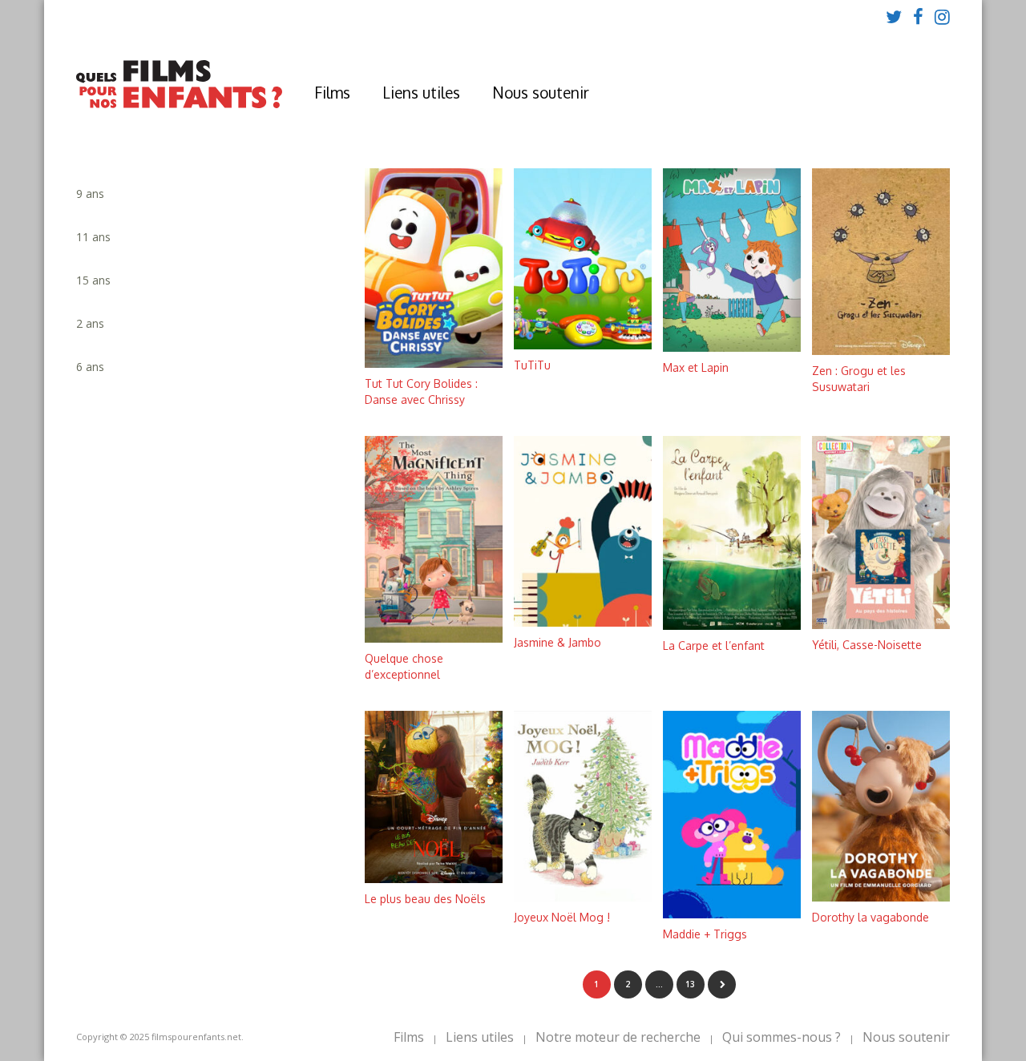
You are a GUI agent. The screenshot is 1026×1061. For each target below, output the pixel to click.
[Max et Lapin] (732, 347)
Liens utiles (421, 92)
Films (332, 92)
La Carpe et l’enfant (714, 645)
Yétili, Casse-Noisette (867, 645)
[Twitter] (894, 16)
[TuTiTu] (583, 345)
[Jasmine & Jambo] (583, 622)
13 (690, 984)
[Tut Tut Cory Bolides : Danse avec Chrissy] (434, 363)
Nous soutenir (540, 92)
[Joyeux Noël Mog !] (583, 897)
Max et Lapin (696, 367)
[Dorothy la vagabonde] (881, 897)
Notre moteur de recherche (618, 1037)
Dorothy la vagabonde (870, 917)
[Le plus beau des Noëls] (434, 878)
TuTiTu (532, 365)
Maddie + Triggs (705, 934)
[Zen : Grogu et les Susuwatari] (881, 350)
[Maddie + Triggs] (732, 914)
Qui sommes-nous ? (781, 1037)
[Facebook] (918, 16)
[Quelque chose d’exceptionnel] (434, 638)
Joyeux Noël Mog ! (562, 917)
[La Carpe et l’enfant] (732, 625)
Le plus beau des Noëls (425, 899)
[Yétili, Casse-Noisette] (881, 624)
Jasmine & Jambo (557, 642)
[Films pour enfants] (179, 104)
